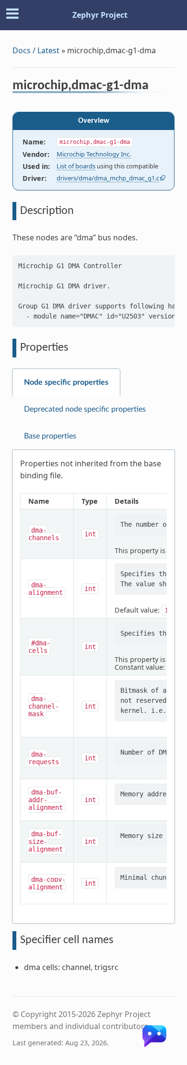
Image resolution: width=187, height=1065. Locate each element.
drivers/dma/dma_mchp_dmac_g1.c (108, 178)
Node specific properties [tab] (66, 382)
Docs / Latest (35, 50)
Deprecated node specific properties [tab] (85, 409)
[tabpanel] (93, 687)
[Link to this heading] (155, 86)
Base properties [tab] (50, 436)
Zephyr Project (100, 15)
